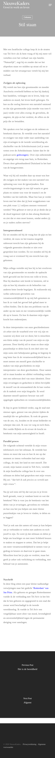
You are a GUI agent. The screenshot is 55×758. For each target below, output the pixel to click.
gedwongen (22, 154)
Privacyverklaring (29, 744)
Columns (27, 17)
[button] (50, 5)
